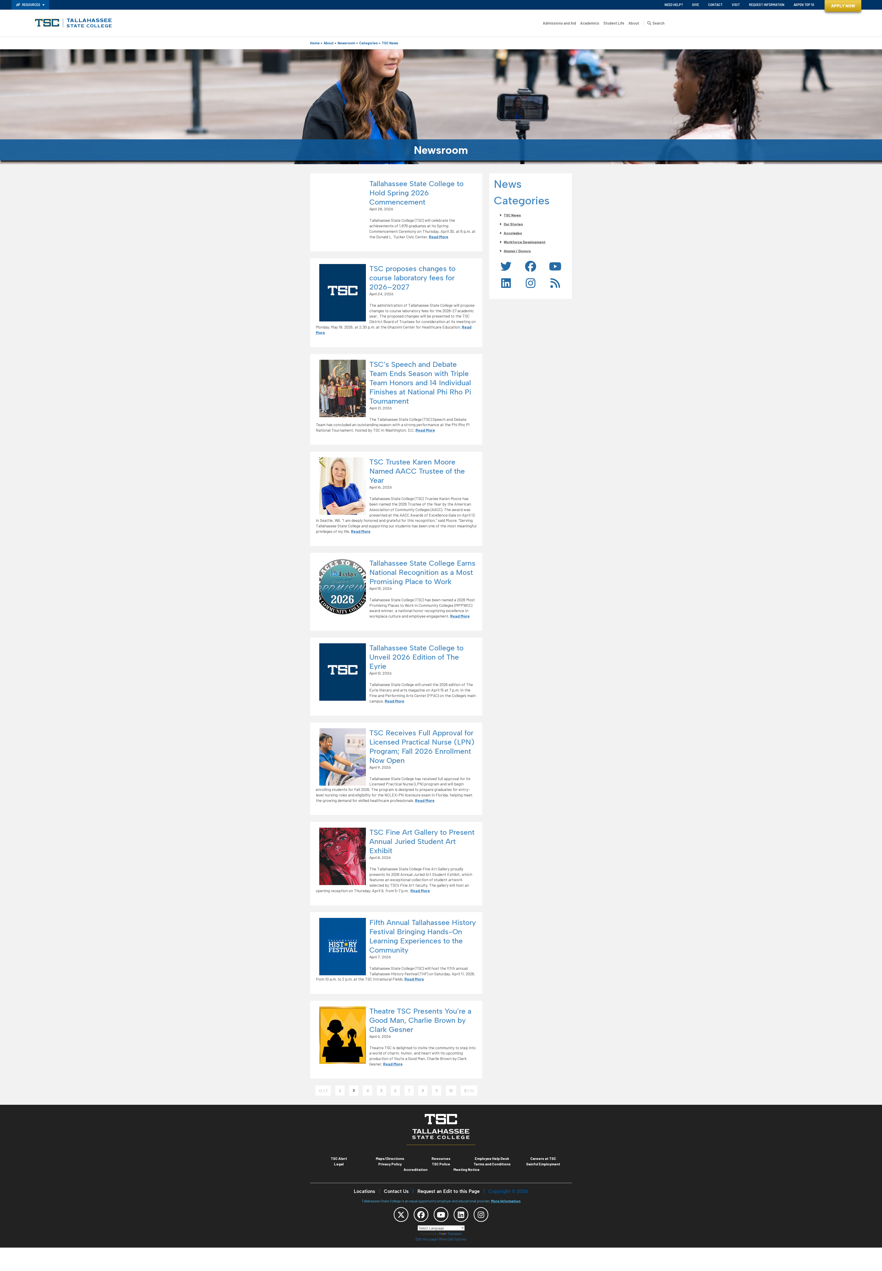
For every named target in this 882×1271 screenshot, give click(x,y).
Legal (339, 1164)
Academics (589, 23)
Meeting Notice (466, 1169)
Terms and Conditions (492, 1164)
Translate (454, 1233)
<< (320, 1090)
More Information (505, 1201)
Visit (736, 5)
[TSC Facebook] (421, 1214)
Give (695, 5)
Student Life (613, 23)
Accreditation (415, 1169)
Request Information (766, 5)
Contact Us (396, 1191)
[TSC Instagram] (481, 1214)
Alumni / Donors (517, 251)
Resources (31, 5)
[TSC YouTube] (441, 1214)
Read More (438, 236)
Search (658, 23)
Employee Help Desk (492, 1158)
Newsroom (346, 43)
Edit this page (426, 1239)
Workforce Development (525, 242)
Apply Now (843, 5)
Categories (368, 43)
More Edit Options (452, 1239)
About (633, 23)
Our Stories (513, 224)
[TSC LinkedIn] (461, 1214)
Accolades (513, 233)
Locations (364, 1191)
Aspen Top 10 (804, 5)
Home (315, 43)
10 (451, 1090)
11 (465, 1090)
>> (472, 1090)
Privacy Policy (390, 1164)
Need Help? (673, 5)
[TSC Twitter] (401, 1214)
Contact (715, 5)
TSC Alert (339, 1158)
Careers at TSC (543, 1158)
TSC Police (441, 1164)
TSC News (390, 43)
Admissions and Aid (559, 23)
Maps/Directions (390, 1158)
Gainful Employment (543, 1164)
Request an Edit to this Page (448, 1191)
